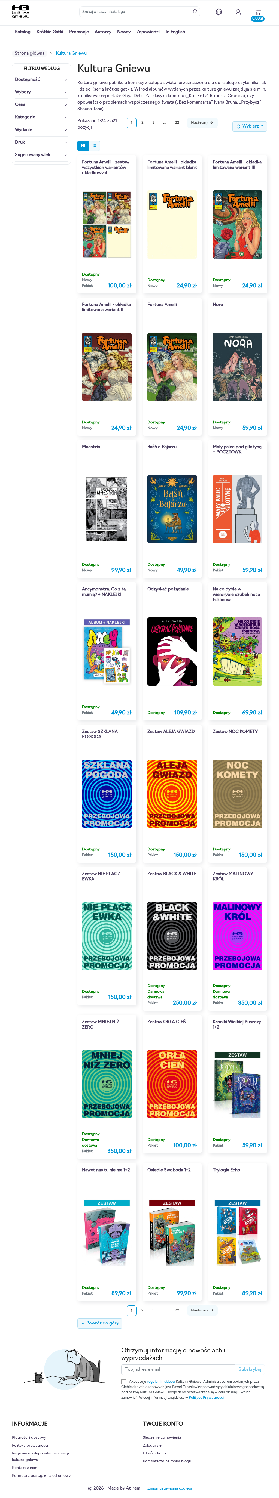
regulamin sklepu (161, 1382)
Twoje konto (238, 12)
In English (175, 32)
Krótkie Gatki (50, 32)
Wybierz (250, 126)
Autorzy (103, 32)
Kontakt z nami (218, 12)
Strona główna (29, 53)
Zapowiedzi (148, 32)
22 (177, 123)
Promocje (79, 32)
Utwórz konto (155, 1453)
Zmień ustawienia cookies (169, 1489)
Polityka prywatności (30, 1446)
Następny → (202, 123)
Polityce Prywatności (206, 1398)
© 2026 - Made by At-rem (114, 1488)
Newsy (124, 32)
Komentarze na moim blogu (167, 1461)
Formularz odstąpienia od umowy (41, 1476)
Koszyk (257, 17)
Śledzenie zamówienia (162, 1438)
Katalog (23, 32)
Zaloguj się (152, 1446)
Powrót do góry (100, 1323)
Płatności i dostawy (29, 1438)
